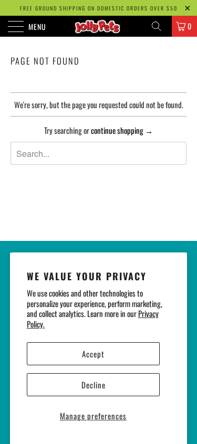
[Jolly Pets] (98, 26)
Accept (93, 354)
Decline (93, 384)
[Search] (160, 26)
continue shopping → (122, 130)
